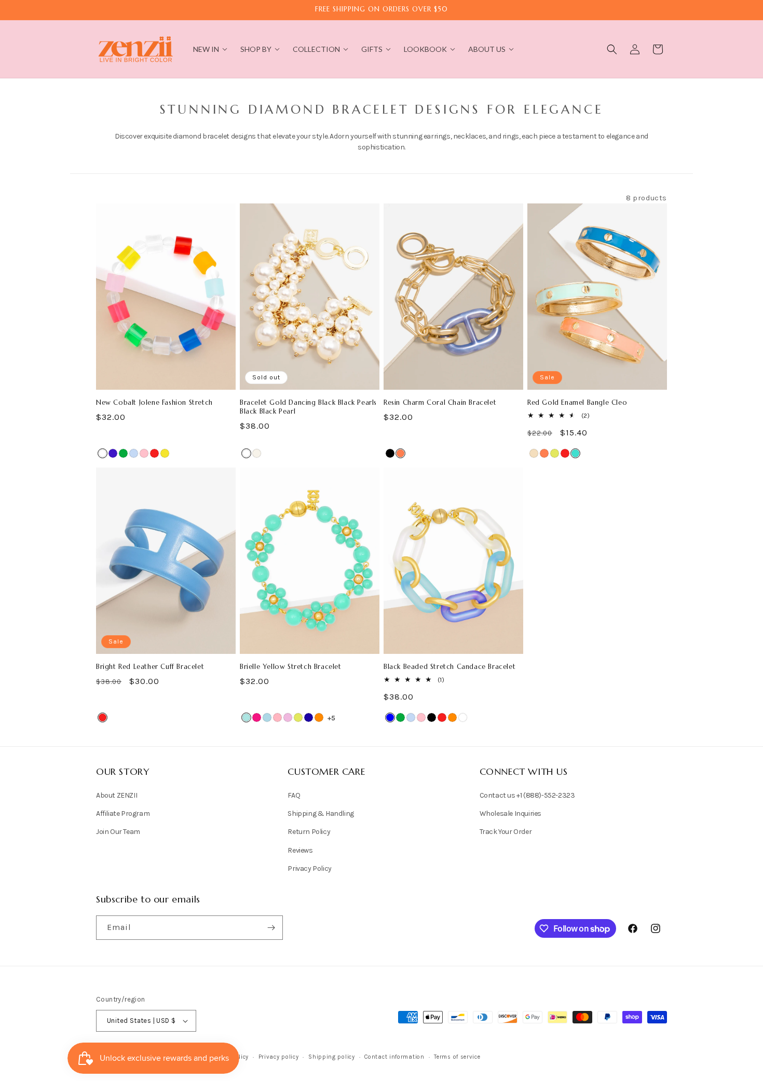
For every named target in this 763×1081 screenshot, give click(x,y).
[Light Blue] (267, 717)
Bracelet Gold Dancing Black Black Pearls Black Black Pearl (308, 407)
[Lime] (554, 453)
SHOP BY (255, 49)
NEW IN (206, 49)
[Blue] (390, 717)
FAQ (294, 795)
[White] (462, 717)
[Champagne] (533, 453)
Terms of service (457, 1056)
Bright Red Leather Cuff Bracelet (150, 667)
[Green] (123, 453)
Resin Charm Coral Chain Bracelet (440, 403)
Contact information (394, 1056)
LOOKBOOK (425, 49)
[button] (612, 49)
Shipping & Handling (320, 813)
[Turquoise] (575, 453)
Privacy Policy (309, 868)
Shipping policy (331, 1056)
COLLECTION (316, 49)
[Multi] (133, 453)
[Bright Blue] (246, 717)
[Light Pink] (277, 717)
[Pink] (144, 453)
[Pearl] (246, 453)
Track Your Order (506, 831)
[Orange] (319, 717)
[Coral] (400, 453)
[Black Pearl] (256, 453)
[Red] (154, 453)
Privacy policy (278, 1056)
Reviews (300, 850)
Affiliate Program (122, 813)
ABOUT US (487, 49)
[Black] (390, 453)
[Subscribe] (271, 927)
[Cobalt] (112, 453)
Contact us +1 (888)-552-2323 (527, 795)
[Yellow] (164, 453)
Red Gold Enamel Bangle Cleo (577, 403)
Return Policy (309, 831)
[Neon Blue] (308, 717)
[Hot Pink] (256, 717)
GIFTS (372, 49)
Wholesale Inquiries (510, 813)
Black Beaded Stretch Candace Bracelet (449, 667)
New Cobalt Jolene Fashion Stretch (154, 403)
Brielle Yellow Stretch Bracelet (291, 667)
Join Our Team (118, 831)
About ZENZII (116, 795)
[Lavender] (287, 717)
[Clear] (102, 453)
